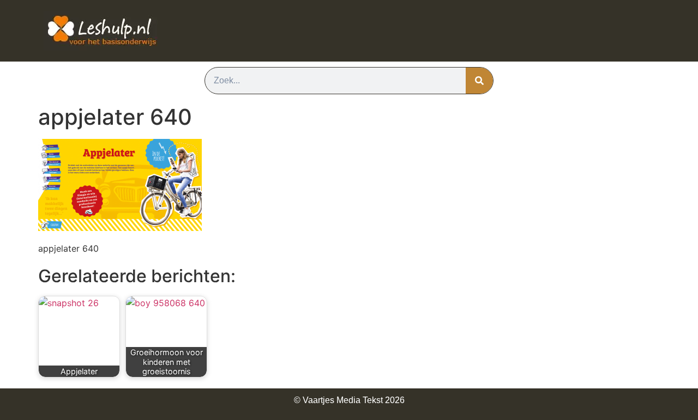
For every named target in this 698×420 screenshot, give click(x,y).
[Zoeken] (479, 81)
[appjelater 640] (120, 227)
